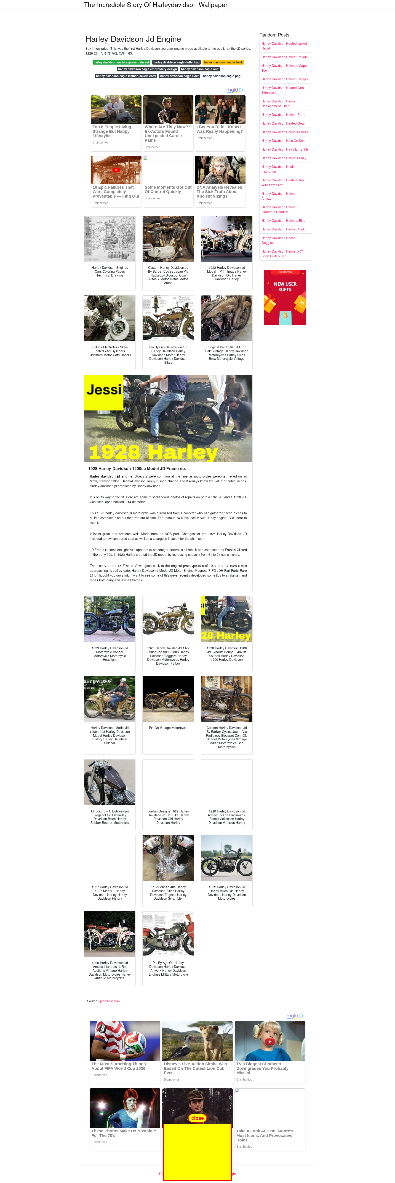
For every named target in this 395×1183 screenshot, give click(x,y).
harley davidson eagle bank (223, 62)
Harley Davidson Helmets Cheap (285, 132)
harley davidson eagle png (221, 76)
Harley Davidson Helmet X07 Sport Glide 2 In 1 (282, 253)
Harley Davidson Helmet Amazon (279, 196)
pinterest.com (110, 1001)
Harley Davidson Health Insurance (279, 169)
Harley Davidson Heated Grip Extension (283, 90)
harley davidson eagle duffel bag (176, 62)
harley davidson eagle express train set (121, 62)
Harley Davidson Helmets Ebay (284, 158)
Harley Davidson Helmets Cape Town (284, 68)
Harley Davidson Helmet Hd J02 (285, 57)
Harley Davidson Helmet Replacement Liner (279, 103)
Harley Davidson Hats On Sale (283, 140)
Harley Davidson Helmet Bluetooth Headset (279, 209)
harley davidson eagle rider (179, 76)
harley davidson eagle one (199, 69)
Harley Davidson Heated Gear (283, 123)
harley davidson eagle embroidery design (147, 69)
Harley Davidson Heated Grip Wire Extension (283, 182)
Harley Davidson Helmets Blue (283, 220)
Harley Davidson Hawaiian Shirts (285, 149)
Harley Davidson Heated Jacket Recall (284, 45)
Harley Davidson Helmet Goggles (279, 240)
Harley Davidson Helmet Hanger (285, 79)
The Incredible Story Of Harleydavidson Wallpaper (155, 4)
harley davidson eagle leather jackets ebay (126, 76)
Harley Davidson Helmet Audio (284, 229)
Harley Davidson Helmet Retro (283, 114)
